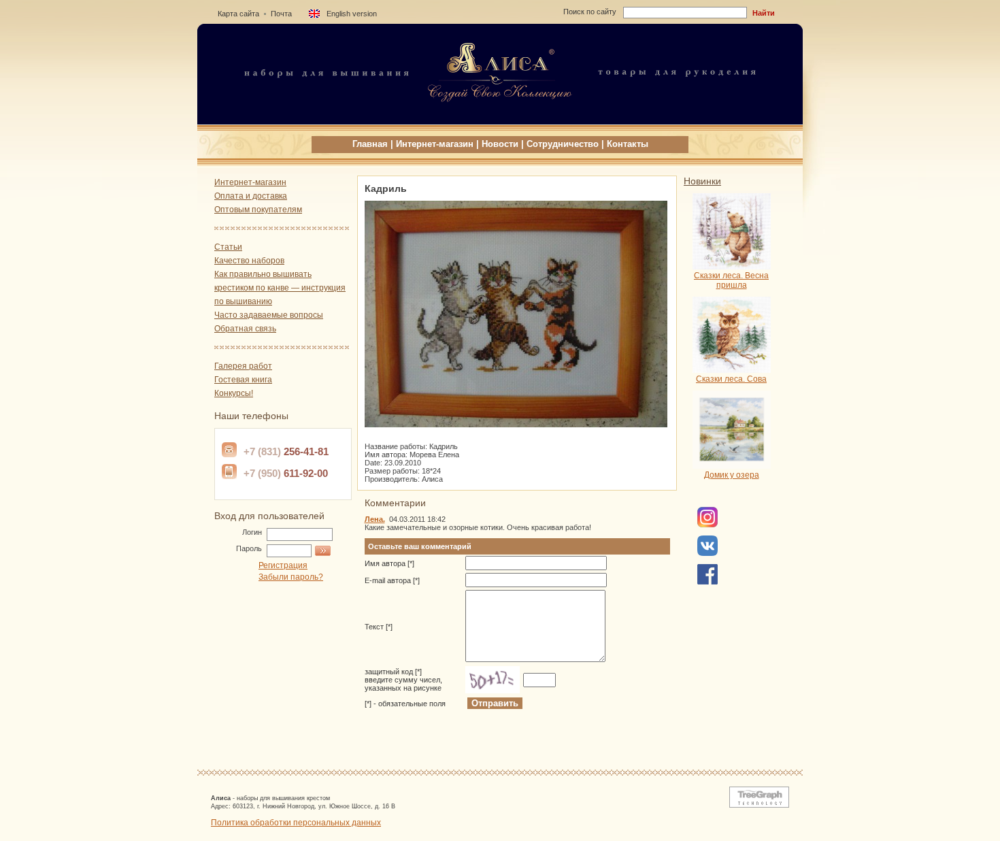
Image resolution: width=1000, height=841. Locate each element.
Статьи (228, 247)
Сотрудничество (563, 144)
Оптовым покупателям (258, 209)
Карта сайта (238, 14)
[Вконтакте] (707, 553)
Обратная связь (245, 328)
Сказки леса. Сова (731, 379)
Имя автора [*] (389, 563)
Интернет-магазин (434, 144)
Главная (370, 144)
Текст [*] (379, 627)
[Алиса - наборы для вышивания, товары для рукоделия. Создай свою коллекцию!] (500, 120)
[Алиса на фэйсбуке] (707, 525)
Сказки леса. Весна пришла (731, 280)
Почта (281, 14)
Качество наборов (249, 260)
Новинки (702, 181)
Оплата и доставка (250, 196)
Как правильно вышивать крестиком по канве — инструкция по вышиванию (280, 287)
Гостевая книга (243, 379)
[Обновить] (492, 679)
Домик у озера (731, 475)
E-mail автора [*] (392, 580)
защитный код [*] (403, 679)
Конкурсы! (233, 393)
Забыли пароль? (291, 577)
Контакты (627, 144)
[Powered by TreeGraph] (756, 805)
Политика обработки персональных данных (296, 822)
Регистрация (283, 565)
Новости (500, 144)
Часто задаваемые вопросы (268, 315)
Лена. (375, 519)
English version (352, 14)
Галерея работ (243, 366)
